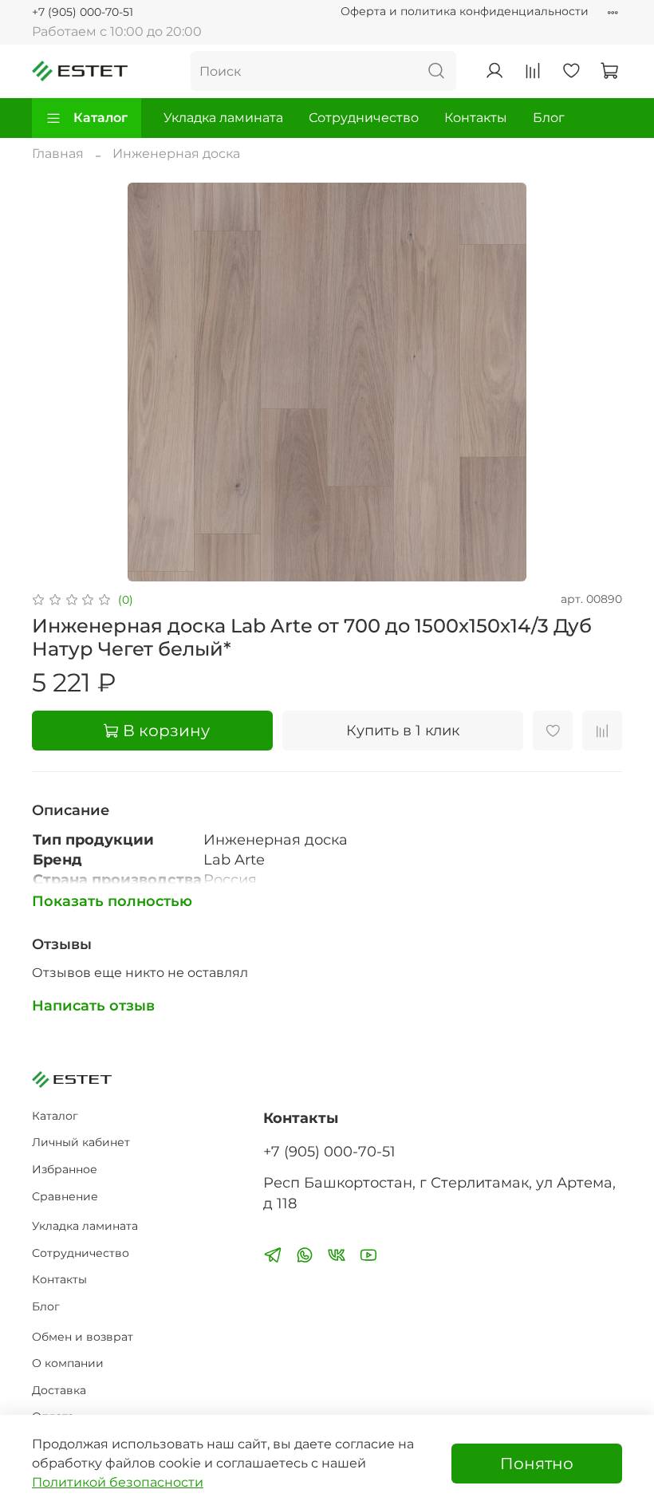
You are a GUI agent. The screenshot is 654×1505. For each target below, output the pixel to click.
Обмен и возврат (82, 1337)
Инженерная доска (176, 153)
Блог (549, 117)
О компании (68, 1363)
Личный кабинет (81, 1142)
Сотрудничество (364, 117)
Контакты (475, 117)
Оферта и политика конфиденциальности (465, 11)
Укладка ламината (223, 117)
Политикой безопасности (117, 1482)
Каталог (100, 117)
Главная (58, 153)
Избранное (64, 1169)
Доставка (59, 1390)
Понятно (536, 1463)
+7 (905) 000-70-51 (82, 12)
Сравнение (65, 1196)
